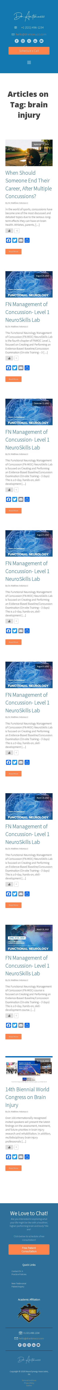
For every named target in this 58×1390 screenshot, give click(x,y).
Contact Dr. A (17, 1271)
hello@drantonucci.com (31, 34)
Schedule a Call (29, 51)
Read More (13, 251)
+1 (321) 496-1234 (32, 27)
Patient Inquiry (18, 1286)
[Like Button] (9, 230)
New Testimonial (19, 1283)
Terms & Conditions (29, 1380)
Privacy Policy (29, 1383)
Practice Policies (19, 1274)
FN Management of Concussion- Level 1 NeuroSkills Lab (27, 312)
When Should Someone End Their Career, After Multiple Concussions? (28, 184)
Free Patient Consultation (29, 1249)
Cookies (29, 1385)
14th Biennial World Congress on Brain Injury (27, 1097)
